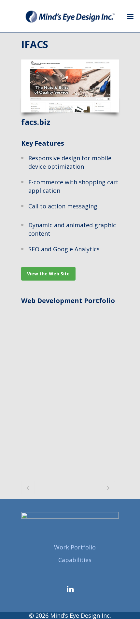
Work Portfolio (75, 547)
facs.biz (35, 121)
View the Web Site (48, 273)
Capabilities (74, 559)
